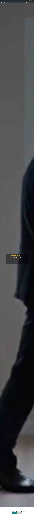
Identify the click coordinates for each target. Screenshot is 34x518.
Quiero (13, 261)
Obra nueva (20, 2)
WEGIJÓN (27, 2)
